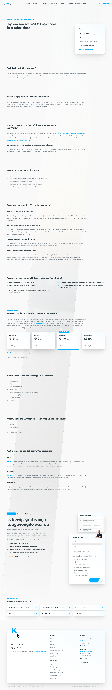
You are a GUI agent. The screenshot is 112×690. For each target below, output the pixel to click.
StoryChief (48, 487)
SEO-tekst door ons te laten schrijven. (18, 140)
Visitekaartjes (53, 647)
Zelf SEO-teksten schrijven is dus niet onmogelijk (67, 133)
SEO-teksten (53, 656)
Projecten (54, 3)
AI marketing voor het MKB (57, 672)
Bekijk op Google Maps (86, 651)
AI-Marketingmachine (41, 323)
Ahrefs (9, 461)
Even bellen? (105, 3)
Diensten (44, 3)
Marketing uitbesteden (56, 675)
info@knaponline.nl (86, 646)
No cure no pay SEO (55, 653)
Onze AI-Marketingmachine (77, 3)
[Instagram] (19, 644)
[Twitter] (23, 644)
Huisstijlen (52, 644)
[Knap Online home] (7, 4)
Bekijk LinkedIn (84, 641)
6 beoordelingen (41, 651)
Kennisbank (53, 678)
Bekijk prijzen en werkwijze (86, 49)
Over (62, 3)
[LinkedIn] (12, 644)
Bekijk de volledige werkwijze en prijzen (19, 352)
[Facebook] (15, 644)
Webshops (52, 641)
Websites (52, 639)
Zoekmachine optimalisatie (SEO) (59, 650)
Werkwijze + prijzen (31, 3)
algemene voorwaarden (36, 686)
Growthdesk (100, 686)
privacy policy (24, 686)
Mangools (10, 475)
